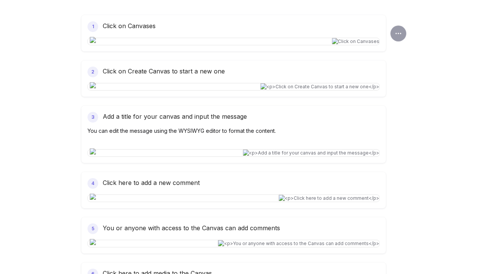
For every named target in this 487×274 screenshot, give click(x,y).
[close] (398, 33)
